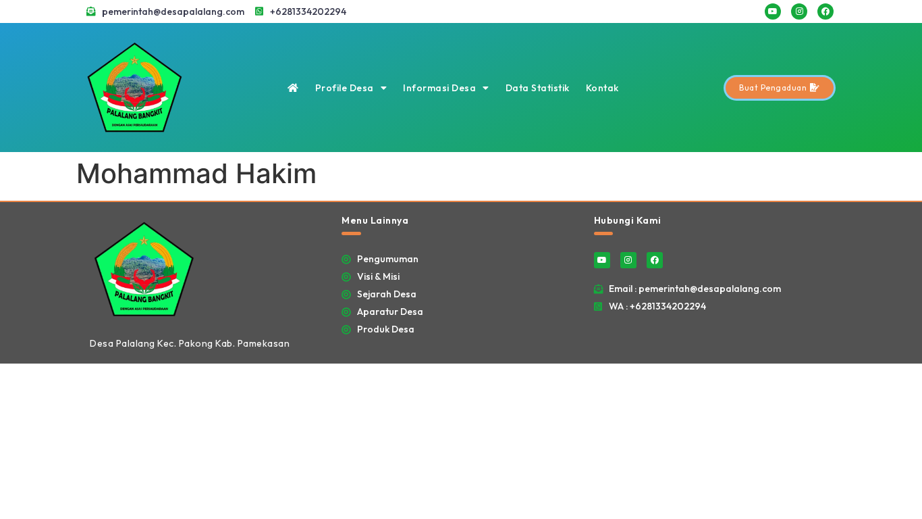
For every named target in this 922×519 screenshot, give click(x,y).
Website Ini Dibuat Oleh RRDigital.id (822, 209)
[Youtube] (773, 11)
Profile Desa (344, 88)
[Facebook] (825, 11)
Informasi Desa (439, 88)
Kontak (602, 88)
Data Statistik (538, 88)
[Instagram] (799, 11)
